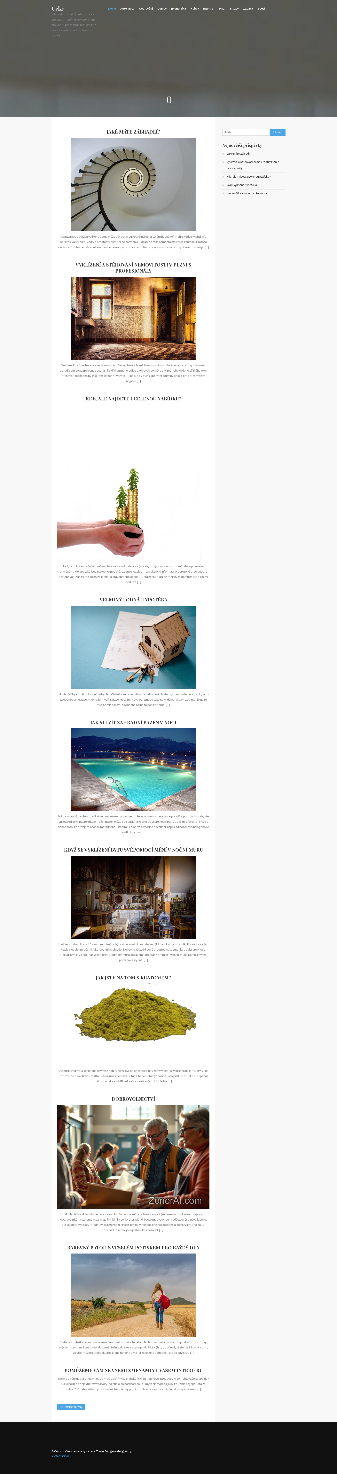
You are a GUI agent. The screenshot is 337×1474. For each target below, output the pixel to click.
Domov (162, 8)
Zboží (261, 8)
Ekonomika (178, 8)
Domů (112, 8)
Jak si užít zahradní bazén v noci (133, 722)
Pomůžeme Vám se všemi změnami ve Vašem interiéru (133, 1370)
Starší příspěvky (72, 1407)
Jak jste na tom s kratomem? (133, 978)
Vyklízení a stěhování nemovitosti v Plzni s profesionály (133, 268)
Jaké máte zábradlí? (133, 132)
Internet (209, 8)
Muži (222, 8)
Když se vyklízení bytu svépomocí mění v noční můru (133, 850)
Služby (234, 8)
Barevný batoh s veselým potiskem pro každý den (133, 1248)
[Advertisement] (133, 431)
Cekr (57, 8)
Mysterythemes (60, 1456)
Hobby (195, 8)
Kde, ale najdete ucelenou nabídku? (133, 399)
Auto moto (127, 8)
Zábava (248, 8)
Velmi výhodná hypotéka (133, 600)
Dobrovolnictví (133, 1099)
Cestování (146, 8)
